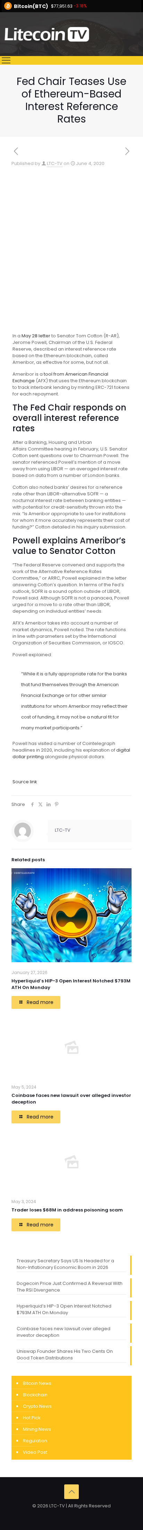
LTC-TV (54, 163)
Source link (24, 781)
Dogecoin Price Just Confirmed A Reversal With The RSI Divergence (70, 1286)
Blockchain (35, 1394)
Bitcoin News (37, 1383)
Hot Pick (32, 1417)
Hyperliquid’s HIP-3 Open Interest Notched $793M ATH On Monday (64, 1309)
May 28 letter (36, 335)
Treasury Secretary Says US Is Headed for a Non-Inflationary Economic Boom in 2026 (65, 1264)
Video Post (35, 1452)
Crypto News (37, 1406)
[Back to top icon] (71, 1491)
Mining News (37, 1429)
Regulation (35, 1440)
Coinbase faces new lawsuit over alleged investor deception (63, 1332)
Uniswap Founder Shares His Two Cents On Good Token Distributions (65, 1354)
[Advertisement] (71, 242)
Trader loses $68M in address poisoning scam (67, 1210)
